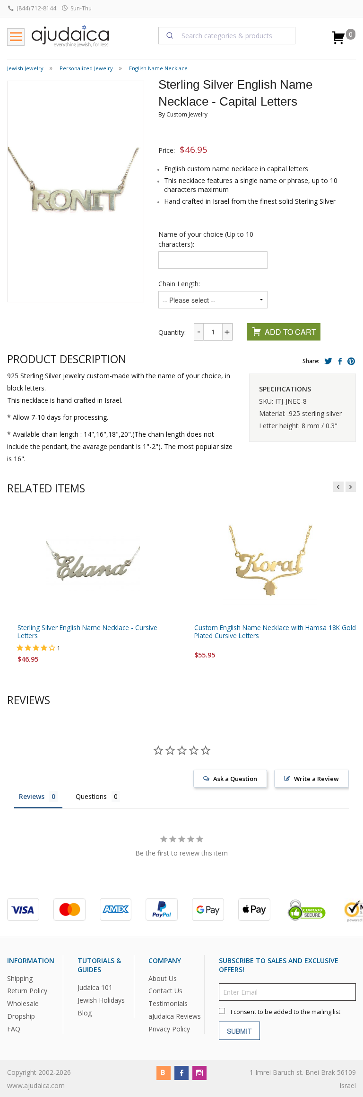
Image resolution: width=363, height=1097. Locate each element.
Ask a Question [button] (235, 778)
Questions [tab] (91, 795)
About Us (162, 977)
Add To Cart (290, 331)
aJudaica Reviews (174, 1016)
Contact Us (165, 990)
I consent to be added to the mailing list (285, 1012)
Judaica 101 (95, 987)
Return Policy (27, 990)
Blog (85, 1012)
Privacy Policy (169, 1028)
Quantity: (172, 332)
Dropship (21, 1016)
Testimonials (168, 1003)
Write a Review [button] (316, 778)
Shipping (20, 977)
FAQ (13, 1028)
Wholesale (23, 1003)
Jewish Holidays (101, 1000)
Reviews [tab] (31, 795)
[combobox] (226, 35)
